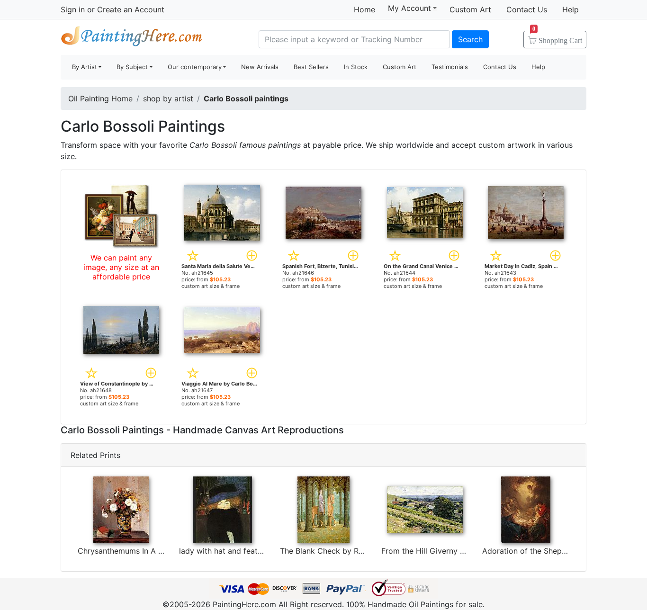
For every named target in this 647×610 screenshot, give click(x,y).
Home (364, 9)
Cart (557, 37)
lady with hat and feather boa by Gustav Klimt (261, 551)
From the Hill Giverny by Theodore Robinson (461, 551)
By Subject (132, 67)
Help (570, 9)
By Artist (84, 67)
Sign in (73, 9)
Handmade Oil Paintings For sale (132, 38)
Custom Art (470, 9)
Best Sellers (311, 67)
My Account (409, 8)
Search (470, 39)
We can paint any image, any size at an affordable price (121, 267)
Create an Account (130, 9)
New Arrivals (260, 67)
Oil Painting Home (100, 98)
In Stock (356, 67)
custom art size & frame (210, 286)
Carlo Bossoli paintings (246, 98)
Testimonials (449, 67)
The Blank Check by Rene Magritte (342, 551)
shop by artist (168, 98)
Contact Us (526, 9)
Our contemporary (195, 67)
